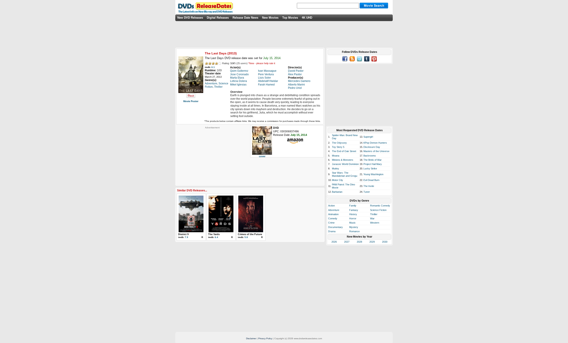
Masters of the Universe (376, 151)
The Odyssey (339, 142)
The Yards (214, 234)
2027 (346, 241)
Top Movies (290, 17)
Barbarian (337, 191)
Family (352, 205)
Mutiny (335, 168)
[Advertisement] (212, 156)
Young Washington (373, 174)
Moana (335, 155)
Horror (352, 218)
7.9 (186, 237)
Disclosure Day (371, 147)
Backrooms (369, 155)
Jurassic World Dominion (345, 164)
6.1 (213, 67)
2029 (372, 241)
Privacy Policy (265, 338)
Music (352, 222)
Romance (354, 231)
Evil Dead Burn (371, 180)
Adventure (333, 210)
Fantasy (353, 210)
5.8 (246, 237)
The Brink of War (372, 160)
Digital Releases (218, 17)
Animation (333, 214)
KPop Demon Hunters (375, 142)
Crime (331, 222)
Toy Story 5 (338, 147)
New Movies (270, 17)
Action (331, 205)
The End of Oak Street (344, 151)
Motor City (337, 180)
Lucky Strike (370, 168)
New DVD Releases (190, 17)
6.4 (216, 237)
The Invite (368, 186)
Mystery (353, 227)
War (372, 218)
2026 (334, 241)
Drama (331, 231)
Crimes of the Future (250, 234)
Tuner (366, 191)
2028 (359, 241)
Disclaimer (251, 338)
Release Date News (245, 17)
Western (374, 222)
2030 (384, 241)
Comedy (332, 218)
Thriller (373, 214)
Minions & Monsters (342, 160)
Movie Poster (190, 101)
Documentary (335, 227)
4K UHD (307, 17)
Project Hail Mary (372, 164)
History (353, 214)
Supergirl (368, 136)
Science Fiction (378, 210)
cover (262, 156)
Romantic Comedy (380, 205)
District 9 (183, 234)
